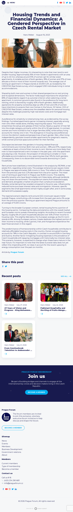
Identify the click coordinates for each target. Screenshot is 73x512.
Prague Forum (3, 2)
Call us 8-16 (6, 478)
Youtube (61, 3)
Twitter (67, 3)
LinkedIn (70, 3)
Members (6, 446)
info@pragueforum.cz (13, 483)
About (4, 455)
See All (64, 276)
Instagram (64, 3)
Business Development (12, 449)
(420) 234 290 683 (11, 480)
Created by (29, 508)
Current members (10, 463)
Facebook (58, 3)
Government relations (11, 452)
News (4, 441)
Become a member (36, 392)
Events (5, 444)
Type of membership (11, 466)
